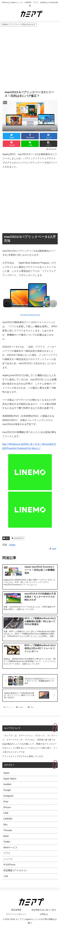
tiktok (6, 836)
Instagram (8, 796)
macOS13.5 (18, 538)
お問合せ (44, 914)
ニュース (8, 859)
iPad (5, 801)
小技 (5, 876)
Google (7, 790)
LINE (6, 813)
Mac (7, 538)
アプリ (6, 853)
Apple (12, 545)
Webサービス (10, 847)
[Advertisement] (30, 58)
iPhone (7, 807)
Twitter (6, 841)
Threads (7, 830)
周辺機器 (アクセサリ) (14, 870)
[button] (48, 143)
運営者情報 (16, 910)
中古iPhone (9, 864)
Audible (7, 784)
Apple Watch (9, 778)
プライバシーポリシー (16, 914)
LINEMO (7, 819)
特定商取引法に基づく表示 (44, 910)
